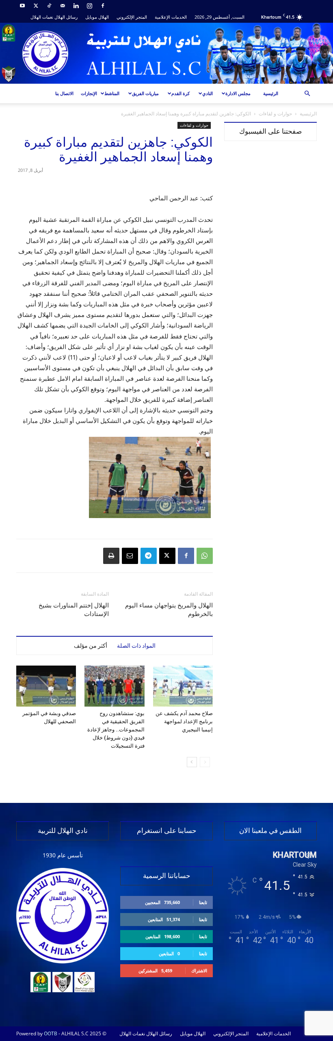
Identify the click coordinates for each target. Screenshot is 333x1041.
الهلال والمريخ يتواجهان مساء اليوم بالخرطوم (169, 610)
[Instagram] (89, 5)
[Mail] (62, 5)
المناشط (111, 93)
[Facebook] (103, 5)
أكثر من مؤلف (90, 645)
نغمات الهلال (41, 17)
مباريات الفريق (145, 93)
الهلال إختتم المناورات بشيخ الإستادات (74, 610)
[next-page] (192, 762)
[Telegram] (149, 556)
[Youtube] (22, 5)
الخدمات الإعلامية (171, 17)
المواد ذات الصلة (136, 645)
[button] (307, 94)
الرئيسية (270, 93)
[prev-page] (205, 762)
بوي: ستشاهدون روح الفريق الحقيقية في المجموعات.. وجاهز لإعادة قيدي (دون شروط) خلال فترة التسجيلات (116, 729)
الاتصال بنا (64, 93)
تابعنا (203, 902)
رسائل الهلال (66, 17)
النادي (207, 93)
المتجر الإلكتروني (132, 17)
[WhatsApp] (205, 556)
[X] (36, 5)
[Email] (130, 556)
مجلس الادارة (238, 93)
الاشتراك (199, 970)
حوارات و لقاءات (275, 113)
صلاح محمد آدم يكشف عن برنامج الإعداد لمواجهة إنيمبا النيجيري (184, 721)
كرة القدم (180, 93)
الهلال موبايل (97, 17)
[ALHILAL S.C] (166, 53)
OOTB (50, 1033)
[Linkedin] (76, 5)
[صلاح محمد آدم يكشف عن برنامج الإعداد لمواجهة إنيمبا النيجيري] (183, 686)
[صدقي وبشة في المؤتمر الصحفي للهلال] (46, 686)
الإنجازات (89, 93)
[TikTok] (49, 5)
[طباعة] (111, 556)
